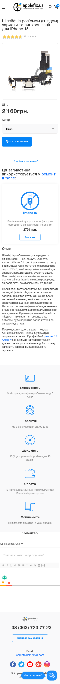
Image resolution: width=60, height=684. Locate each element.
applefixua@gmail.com (30, 655)
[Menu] (4, 7)
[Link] (35, 565)
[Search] (50, 6)
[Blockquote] (27, 565)
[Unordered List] (23, 565)
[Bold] (3, 565)
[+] (43, 565)
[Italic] (7, 565)
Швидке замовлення (30, 638)
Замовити (30, 237)
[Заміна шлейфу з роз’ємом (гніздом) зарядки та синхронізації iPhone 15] (30, 203)
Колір (6, 120)
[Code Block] (31, 565)
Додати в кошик (17, 142)
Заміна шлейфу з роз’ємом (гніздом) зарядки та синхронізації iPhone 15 (30, 223)
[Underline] (11, 565)
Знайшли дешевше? (26, 161)
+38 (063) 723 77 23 (30, 628)
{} (39, 565)
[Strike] (15, 565)
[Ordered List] (19, 565)
